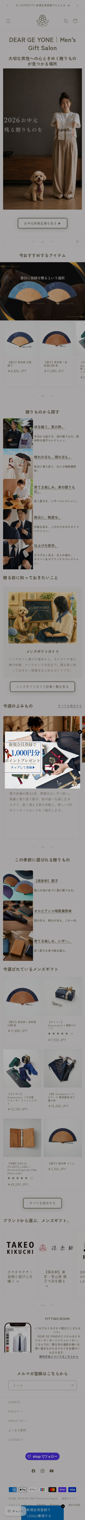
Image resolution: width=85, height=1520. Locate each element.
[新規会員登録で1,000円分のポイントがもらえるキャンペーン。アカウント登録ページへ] (42, 760)
